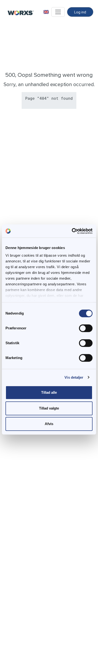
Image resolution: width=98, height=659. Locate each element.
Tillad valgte (49, 408)
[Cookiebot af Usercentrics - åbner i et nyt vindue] (72, 231)
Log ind (80, 12)
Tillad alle (49, 392)
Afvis (49, 424)
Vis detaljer (73, 377)
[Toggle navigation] (58, 12)
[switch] (86, 328)
